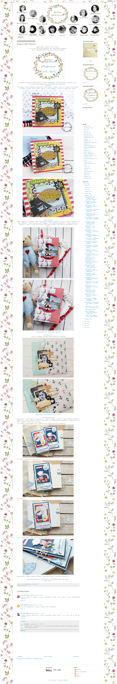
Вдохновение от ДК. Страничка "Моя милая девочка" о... (91, 255)
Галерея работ (87, 137)
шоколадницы (87, 178)
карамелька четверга (89, 142)
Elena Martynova (25, 595)
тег (85, 170)
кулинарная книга (88, 145)
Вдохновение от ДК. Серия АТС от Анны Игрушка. (92, 307)
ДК (84, 139)
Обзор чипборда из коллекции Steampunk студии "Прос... (91, 312)
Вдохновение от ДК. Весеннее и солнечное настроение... (91, 251)
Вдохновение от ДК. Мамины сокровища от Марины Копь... (91, 202)
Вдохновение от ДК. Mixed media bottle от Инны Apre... (92, 283)
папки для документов (89, 158)
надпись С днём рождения (48, 88)
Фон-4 (67, 576)
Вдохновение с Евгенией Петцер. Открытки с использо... (91, 242)
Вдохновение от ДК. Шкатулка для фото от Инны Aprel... (91, 262)
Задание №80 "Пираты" (90, 309)
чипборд (86, 176)
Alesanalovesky (48, 335)
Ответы (23, 621)
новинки (86, 150)
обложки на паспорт (89, 155)
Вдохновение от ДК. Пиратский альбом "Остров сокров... (90, 291)
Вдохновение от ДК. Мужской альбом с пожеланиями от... (90, 223)
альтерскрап (87, 128)
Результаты (87, 161)
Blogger (66, 680)
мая (86, 189)
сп (84, 165)
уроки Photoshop (88, 171)
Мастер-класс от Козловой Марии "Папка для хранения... (92, 210)
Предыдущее (76, 656)
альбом (85, 126)
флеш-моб (86, 173)
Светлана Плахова (25, 613)
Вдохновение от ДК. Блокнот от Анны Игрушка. (90, 227)
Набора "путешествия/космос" (45, 576)
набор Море (51, 332)
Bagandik (48, 85)
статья (85, 166)
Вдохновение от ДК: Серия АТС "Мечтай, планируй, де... (92, 303)
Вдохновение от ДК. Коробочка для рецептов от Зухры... (92, 235)
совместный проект (88, 163)
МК (84, 149)
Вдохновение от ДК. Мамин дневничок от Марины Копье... (92, 246)
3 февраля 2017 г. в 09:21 (36, 595)
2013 (85, 327)
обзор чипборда (88, 153)
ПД (84, 160)
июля (86, 185)
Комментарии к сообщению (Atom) (34, 658)
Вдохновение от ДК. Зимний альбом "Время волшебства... (91, 278)
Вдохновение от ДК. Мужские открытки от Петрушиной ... (91, 214)
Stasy (77, 673)
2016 (85, 321)
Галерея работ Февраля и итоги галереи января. (91, 316)
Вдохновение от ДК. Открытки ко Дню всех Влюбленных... (91, 270)
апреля (87, 191)
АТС (85, 131)
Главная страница (47, 656)
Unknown (78, 675)
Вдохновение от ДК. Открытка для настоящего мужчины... (91, 198)
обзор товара (87, 152)
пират (59, 414)
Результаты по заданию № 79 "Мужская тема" (91, 239)
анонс (85, 129)
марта (87, 193)
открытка (86, 157)
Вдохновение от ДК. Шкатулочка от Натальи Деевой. (91, 287)
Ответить (23, 600)
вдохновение (87, 136)
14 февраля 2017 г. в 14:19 (37, 613)
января (87, 319)
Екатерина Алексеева (48, 417)
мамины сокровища (88, 147)
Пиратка (57, 332)
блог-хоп (86, 132)
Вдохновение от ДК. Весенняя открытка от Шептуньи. (91, 295)
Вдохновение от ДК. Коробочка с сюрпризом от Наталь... (91, 231)
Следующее (19, 656)
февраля (87, 195)
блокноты (86, 134)
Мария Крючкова (24, 605)
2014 (85, 325)
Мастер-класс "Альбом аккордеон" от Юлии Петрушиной (90, 299)
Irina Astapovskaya (81, 671)
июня (86, 187)
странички (86, 168)
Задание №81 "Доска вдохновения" (90, 258)
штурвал (60, 88)
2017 (85, 184)
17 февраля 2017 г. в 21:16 (36, 624)
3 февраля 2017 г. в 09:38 (36, 605)
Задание (24, 585)
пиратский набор (51, 414)
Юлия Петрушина (48, 220)
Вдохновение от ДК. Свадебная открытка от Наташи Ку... (91, 206)
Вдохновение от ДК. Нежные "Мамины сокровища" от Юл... (91, 266)
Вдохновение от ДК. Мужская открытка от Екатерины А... (91, 274)
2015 (85, 323)
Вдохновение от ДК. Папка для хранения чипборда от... (92, 219)
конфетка (86, 144)
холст (85, 174)
